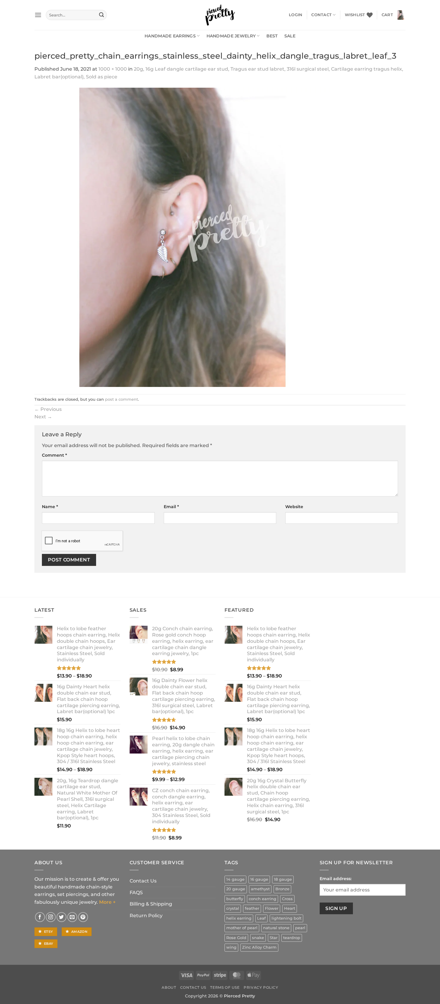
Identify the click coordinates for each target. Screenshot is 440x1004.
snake (258, 937)
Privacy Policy (261, 987)
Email (171, 506)
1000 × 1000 (112, 69)
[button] (38, 14)
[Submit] (101, 15)
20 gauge (235, 889)
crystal (232, 908)
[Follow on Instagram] (51, 917)
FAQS (136, 892)
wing (231, 947)
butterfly (234, 899)
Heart (289, 908)
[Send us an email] (72, 917)
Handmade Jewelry (231, 36)
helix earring (238, 918)
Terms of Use (224, 987)
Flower (271, 908)
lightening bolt (286, 918)
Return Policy (146, 915)
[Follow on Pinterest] (83, 917)
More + (107, 902)
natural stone (276, 928)
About (169, 987)
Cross (287, 899)
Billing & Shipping (151, 904)
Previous (48, 409)
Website (294, 506)
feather (252, 908)
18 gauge (283, 879)
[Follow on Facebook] (40, 917)
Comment (54, 455)
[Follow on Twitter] (61, 917)
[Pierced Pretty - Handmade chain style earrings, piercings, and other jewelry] (220, 15)
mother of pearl (241, 928)
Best (272, 36)
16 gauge (259, 879)
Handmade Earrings (170, 36)
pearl (300, 928)
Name (50, 506)
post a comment (121, 399)
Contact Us (143, 881)
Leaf (261, 918)
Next (43, 417)
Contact (321, 15)
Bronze (282, 889)
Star (273, 937)
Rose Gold (236, 937)
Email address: (335, 878)
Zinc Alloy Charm (259, 947)
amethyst (260, 889)
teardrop (291, 937)
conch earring (262, 899)
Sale (289, 36)
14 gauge (235, 879)
